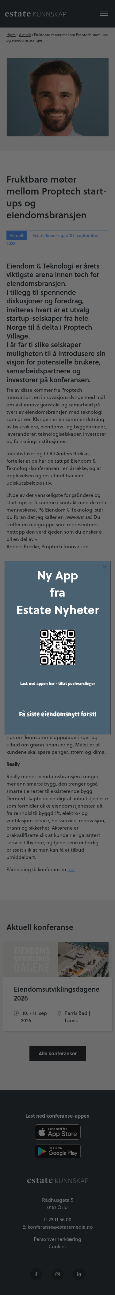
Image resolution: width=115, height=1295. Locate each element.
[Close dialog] (104, 567)
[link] (57, 647)
